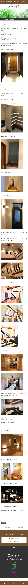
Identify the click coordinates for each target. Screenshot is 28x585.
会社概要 (23, 1)
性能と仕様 (16, 1)
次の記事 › (21, 527)
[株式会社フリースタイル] (14, 7)
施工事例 (12, 19)
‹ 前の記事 (7, 527)
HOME (7, 19)
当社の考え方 (9, 1)
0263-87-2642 (15, 541)
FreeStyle (15, 579)
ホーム (2, 1)
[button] (12, 67)
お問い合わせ (15, 538)
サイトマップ (23, 583)
